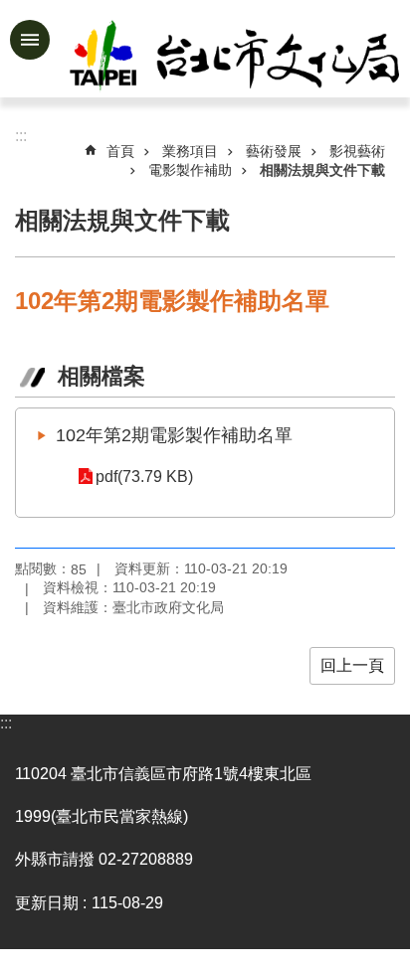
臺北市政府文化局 (236, 57)
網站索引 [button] (30, 40)
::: (6, 723)
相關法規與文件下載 (322, 170)
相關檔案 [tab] (101, 376)
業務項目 (190, 151)
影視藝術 (357, 151)
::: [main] (21, 135)
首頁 (120, 151)
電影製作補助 (190, 170)
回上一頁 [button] (352, 665)
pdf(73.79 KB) (144, 476)
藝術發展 (274, 151)
